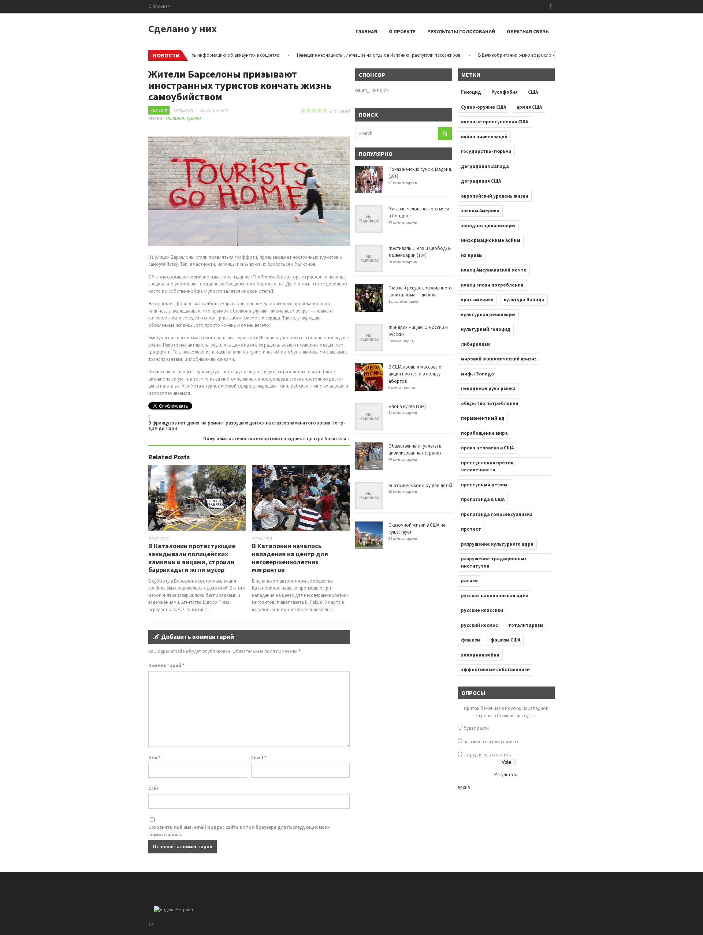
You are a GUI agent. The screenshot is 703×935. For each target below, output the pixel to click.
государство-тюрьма (486, 151)
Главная (366, 31)
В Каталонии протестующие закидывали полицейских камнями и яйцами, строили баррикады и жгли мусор (191, 558)
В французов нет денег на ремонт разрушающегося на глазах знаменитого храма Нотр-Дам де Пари (246, 426)
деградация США (481, 181)
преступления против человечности (487, 466)
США (533, 92)
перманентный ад (483, 418)
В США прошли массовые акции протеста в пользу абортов (414, 374)
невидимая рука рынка (488, 388)
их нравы (472, 255)
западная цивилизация (488, 225)
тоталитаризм (525, 625)
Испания (174, 118)
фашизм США (505, 640)
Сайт (153, 788)
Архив (464, 787)
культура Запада (524, 299)
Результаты (506, 774)
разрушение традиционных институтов (494, 562)
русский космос (479, 625)
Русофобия (504, 92)
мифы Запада (477, 374)
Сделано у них (182, 28)
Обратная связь (528, 31)
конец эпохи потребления (492, 285)
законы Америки (480, 210)
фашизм (470, 640)
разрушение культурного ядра (497, 544)
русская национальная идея (494, 595)
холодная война (480, 655)
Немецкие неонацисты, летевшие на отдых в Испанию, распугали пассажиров (358, 55)
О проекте (159, 6)
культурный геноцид (485, 329)
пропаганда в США (483, 499)
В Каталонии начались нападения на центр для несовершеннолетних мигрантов (290, 558)
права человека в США (487, 448)
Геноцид (471, 92)
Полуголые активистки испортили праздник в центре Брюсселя (274, 438)
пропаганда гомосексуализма (497, 514)
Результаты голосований (461, 31)
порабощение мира (484, 433)
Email (259, 758)
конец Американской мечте (494, 270)
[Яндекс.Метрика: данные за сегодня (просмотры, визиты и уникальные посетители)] (173, 909)
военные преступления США (494, 122)
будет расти (476, 728)
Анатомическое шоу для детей (420, 485)
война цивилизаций (484, 137)
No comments (213, 110)
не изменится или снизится (492, 741)
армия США (529, 107)
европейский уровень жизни (494, 196)
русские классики (482, 610)
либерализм (475, 344)
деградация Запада (485, 166)
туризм (193, 118)
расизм (469, 580)
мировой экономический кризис (499, 359)
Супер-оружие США (483, 107)
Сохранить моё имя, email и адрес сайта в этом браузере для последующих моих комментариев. (239, 831)
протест (471, 529)
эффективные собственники (495, 669)
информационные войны (490, 240)
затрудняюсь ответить (487, 755)
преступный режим (484, 485)
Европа (158, 110)
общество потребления (489, 403)
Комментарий (166, 665)
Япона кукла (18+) (407, 406)
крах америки (477, 299)
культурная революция (488, 314)
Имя (154, 758)
